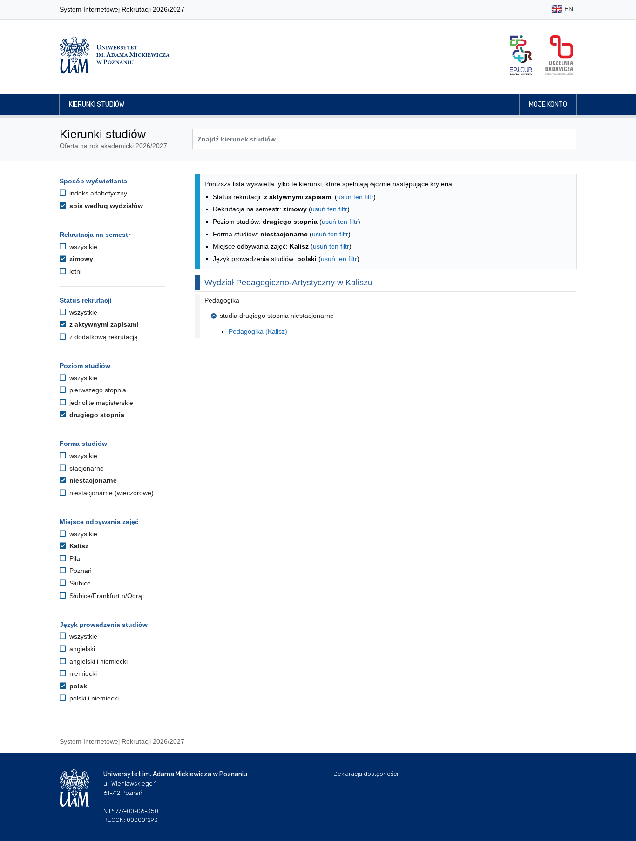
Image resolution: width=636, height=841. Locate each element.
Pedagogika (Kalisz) (258, 331)
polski (78, 686)
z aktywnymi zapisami (103, 324)
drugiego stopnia (96, 414)
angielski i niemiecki (98, 661)
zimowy (80, 258)
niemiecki (82, 673)
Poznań (80, 570)
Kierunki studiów (96, 104)
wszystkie (82, 246)
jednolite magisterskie (100, 402)
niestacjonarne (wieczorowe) (111, 493)
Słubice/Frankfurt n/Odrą (105, 595)
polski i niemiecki (93, 698)
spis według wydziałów (105, 205)
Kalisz (78, 546)
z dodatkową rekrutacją (103, 337)
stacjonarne (86, 468)
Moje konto (548, 104)
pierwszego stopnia (97, 390)
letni (74, 271)
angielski (81, 649)
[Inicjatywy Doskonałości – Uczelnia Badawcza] (559, 55)
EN (567, 9)
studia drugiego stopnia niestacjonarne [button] (277, 315)
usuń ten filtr (355, 197)
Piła (74, 558)
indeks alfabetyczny (97, 193)
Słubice (79, 583)
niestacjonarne (92, 480)
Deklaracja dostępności (365, 773)
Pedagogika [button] (221, 300)
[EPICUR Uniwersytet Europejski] (521, 55)
